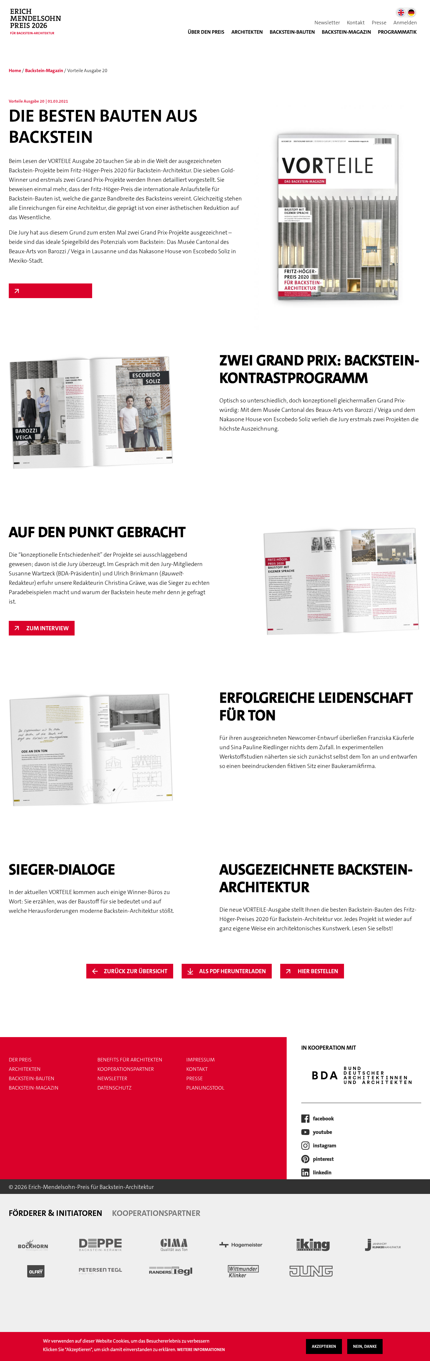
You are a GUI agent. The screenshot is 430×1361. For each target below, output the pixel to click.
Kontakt (356, 22)
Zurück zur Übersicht (135, 971)
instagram (324, 1145)
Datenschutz (114, 1087)
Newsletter (327, 22)
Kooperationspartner (125, 1069)
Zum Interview (47, 628)
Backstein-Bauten (292, 31)
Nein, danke (365, 1346)
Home (15, 70)
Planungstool (205, 1087)
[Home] (38, 24)
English (401, 12)
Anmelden (405, 22)
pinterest (323, 1159)
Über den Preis (206, 31)
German (411, 12)
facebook (323, 1118)
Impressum (200, 1059)
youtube (322, 1132)
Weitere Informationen (201, 1349)
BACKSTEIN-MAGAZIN (346, 31)
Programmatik (397, 31)
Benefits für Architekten (129, 1059)
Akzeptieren (324, 1346)
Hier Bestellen (318, 971)
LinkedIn (322, 1172)
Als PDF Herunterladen (232, 971)
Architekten (247, 31)
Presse (379, 22)
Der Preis (20, 1059)
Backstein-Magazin (44, 70)
